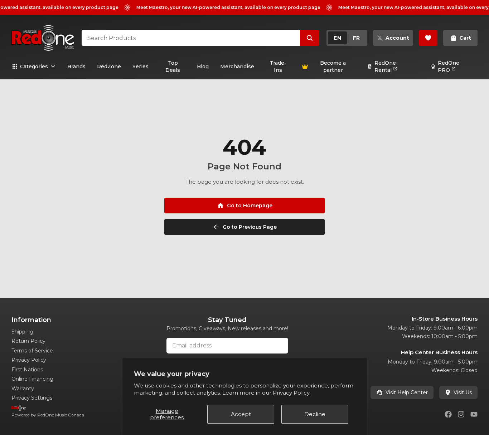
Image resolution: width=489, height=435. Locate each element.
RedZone (109, 66)
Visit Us (463, 392)
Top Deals (172, 66)
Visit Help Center (407, 392)
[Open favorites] (428, 38)
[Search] (309, 38)
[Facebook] (448, 414)
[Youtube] (474, 414)
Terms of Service (32, 350)
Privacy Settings (31, 398)
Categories (34, 66)
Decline (314, 414)
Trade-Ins (278, 66)
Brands (76, 66)
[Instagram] (461, 414)
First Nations (27, 369)
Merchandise (237, 66)
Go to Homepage (249, 205)
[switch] (346, 38)
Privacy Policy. (291, 392)
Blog (203, 66)
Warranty (22, 388)
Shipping (22, 331)
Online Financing (32, 379)
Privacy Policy (28, 360)
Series (140, 66)
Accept (241, 414)
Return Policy (28, 341)
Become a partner (333, 66)
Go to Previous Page (250, 227)
